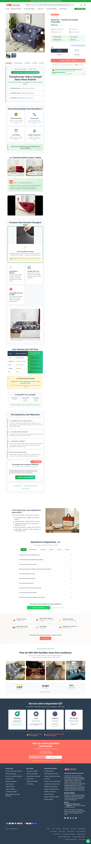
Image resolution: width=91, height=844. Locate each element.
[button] (84, 4)
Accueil (7, 8)
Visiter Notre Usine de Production (69, 834)
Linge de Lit (40, 8)
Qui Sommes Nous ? (57, 834)
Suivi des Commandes (32, 773)
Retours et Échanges (11, 773)
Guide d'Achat (63, 8)
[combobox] (49, 5)
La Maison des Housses (13, 828)
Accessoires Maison (51, 8)
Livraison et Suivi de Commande (14, 771)
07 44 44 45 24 (55, 724)
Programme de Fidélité (11, 791)
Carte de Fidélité (66, 828)
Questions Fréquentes (11, 781)
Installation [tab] (27, 63)
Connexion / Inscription (32, 771)
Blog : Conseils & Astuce (80, 831)
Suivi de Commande (81, 828)
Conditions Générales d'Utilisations (78, 836)
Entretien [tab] (34, 63)
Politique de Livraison (81, 834)
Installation (43, 549)
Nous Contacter (9, 784)
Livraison (59, 549)
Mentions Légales (48, 799)
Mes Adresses (30, 778)
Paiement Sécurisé (48, 794)
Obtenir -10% (53, 757)
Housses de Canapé (16, 8)
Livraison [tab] (41, 63)
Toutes (23, 549)
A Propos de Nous (48, 771)
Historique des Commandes (33, 776)
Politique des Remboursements (64, 836)
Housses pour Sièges (29, 8)
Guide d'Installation (10, 789)
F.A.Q (53, 828)
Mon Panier (48, 828)
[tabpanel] (25, 279)
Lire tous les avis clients (45, 691)
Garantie (67, 549)
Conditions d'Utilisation (50, 791)
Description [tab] (9, 63)
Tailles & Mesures (33, 549)
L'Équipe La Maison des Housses (52, 776)
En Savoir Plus (74, 724)
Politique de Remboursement (51, 789)
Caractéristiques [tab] (18, 63)
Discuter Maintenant (17, 724)
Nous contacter (45, 638)
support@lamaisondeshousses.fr (36, 725)
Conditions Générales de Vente (52, 784)
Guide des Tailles (10, 786)
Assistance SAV (9, 778)
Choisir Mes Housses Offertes (25, 477)
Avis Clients (47, 778)
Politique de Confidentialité (50, 786)
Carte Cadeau (30, 784)
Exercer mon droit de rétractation (14, 776)
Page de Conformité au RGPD (51, 796)
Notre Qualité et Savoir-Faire (51, 773)
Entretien (51, 549)
